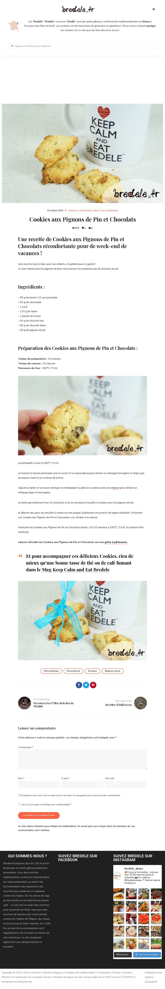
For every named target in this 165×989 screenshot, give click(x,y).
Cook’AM (35, 972)
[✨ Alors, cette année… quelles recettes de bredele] (131, 906)
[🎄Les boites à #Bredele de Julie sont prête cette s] (143, 931)
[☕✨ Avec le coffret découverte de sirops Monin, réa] (131, 918)
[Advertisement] (82, 79)
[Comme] (72, 685)
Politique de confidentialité (57, 804)
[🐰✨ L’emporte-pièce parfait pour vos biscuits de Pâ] (143, 893)
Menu (153, 9)
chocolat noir (74, 671)
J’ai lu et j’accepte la (46, 804)
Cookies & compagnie (80, 210)
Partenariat (103, 972)
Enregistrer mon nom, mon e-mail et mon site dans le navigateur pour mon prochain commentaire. (71, 795)
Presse (116, 972)
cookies (93, 671)
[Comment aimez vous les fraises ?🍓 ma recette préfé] (143, 918)
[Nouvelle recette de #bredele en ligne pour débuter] (118, 918)
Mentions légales (53, 972)
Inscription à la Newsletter (17, 982)
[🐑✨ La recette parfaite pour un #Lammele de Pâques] (131, 893)
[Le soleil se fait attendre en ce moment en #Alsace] (156, 918)
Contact (127, 972)
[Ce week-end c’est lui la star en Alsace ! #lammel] (118, 931)
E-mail (66, 778)
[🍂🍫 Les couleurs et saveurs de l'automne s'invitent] (131, 943)
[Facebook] (79, 685)
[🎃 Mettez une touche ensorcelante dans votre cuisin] (143, 943)
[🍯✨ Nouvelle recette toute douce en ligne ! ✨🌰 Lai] (156, 906)
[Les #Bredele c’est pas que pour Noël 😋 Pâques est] (131, 931)
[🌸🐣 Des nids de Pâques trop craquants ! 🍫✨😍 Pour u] (156, 893)
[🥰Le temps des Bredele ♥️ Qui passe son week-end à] (156, 931)
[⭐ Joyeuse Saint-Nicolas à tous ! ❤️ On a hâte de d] (143, 906)
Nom (21, 778)
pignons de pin (113, 671)
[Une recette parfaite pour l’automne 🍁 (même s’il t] (118, 943)
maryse (115, 488)
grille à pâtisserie (116, 542)
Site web (109, 778)
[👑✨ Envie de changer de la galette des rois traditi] (118, 906)
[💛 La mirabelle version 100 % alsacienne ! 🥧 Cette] (118, 893)
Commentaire (25, 747)
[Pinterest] (93, 685)
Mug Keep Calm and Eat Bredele (76, 569)
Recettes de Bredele (106, 210)
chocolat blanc (52, 671)
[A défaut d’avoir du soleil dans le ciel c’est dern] (156, 943)
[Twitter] (86, 685)
